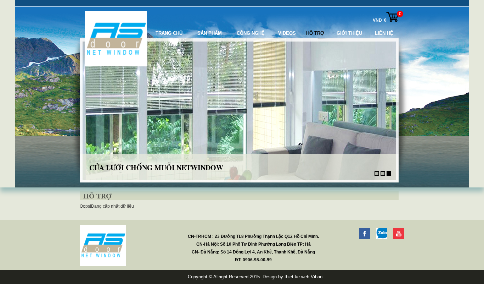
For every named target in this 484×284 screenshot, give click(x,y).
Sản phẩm (209, 33)
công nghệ (251, 33)
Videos (287, 33)
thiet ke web (297, 276)
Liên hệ (384, 33)
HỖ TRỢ (315, 33)
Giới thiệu (349, 33)
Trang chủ (169, 33)
